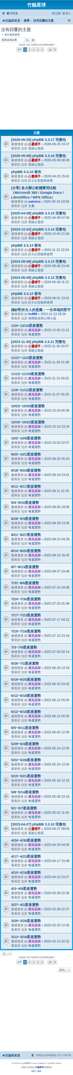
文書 (31, 206)
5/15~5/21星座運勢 (26, 776)
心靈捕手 (34, 144)
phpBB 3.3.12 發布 (26, 294)
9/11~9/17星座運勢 (26, 486)
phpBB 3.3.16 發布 (26, 172)
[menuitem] (12, 13)
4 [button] (38, 49)
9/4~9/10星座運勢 (25, 503)
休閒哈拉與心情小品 (42, 318)
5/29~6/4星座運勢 (25, 744)
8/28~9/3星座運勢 (25, 519)
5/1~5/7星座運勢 (24, 808)
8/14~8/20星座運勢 (26, 551)
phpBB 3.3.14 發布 (26, 245)
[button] (19, 49)
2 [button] (29, 49)
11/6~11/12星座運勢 (27, 390)
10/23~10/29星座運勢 (28, 406)
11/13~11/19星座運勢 (28, 374)
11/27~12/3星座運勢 (27, 358)
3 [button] (33, 49)
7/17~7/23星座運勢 (26, 615)
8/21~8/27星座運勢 (26, 535)
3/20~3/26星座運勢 (26, 921)
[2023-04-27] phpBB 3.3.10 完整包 (38, 824)
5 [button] (42, 49)
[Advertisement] (36, 92)
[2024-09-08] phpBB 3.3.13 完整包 (38, 261)
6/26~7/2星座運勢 (25, 663)
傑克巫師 (34, 330)
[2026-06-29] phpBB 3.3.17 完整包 (38, 140)
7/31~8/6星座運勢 (25, 583)
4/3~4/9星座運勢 (24, 889)
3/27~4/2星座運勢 (25, 905)
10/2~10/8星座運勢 (26, 438)
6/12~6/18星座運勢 (26, 696)
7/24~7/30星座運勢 (26, 599)
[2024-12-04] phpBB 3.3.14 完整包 (38, 229)
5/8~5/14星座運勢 (25, 792)
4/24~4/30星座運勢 (26, 840)
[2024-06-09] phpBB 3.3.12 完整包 (38, 278)
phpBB (26, 1063)
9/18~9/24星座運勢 (26, 470)
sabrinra (34, 201)
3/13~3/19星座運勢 (26, 937)
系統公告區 (36, 148)
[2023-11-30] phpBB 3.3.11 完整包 (38, 342)
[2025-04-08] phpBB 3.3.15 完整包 (38, 213)
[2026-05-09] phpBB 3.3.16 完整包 (38, 156)
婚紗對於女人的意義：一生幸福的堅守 (41, 310)
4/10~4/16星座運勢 (26, 873)
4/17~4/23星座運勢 (26, 856)
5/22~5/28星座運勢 (26, 760)
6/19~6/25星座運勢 (26, 679)
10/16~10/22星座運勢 (28, 422)
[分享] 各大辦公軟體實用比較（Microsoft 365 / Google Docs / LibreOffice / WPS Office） (37, 192)
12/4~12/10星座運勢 (27, 326)
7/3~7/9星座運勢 (24, 647)
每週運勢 (34, 334)
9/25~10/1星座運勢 (26, 454)
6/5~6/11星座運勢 (25, 728)
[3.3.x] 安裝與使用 (40, 180)
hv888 (32, 314)
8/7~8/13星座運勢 (25, 567)
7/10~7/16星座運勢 (26, 631)
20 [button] (50, 49)
